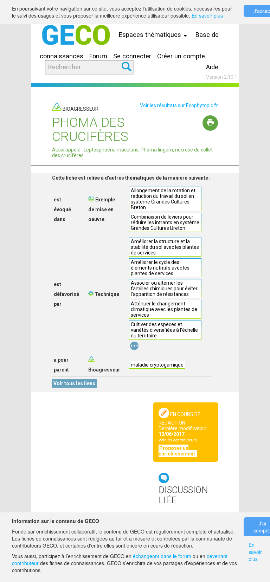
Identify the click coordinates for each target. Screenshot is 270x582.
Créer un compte (181, 56)
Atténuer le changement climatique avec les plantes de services (164, 309)
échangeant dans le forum (162, 556)
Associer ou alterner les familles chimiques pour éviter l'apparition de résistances (164, 288)
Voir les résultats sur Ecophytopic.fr (179, 105)
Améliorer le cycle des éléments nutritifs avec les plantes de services (160, 267)
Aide (212, 67)
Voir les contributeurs (178, 440)
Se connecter (132, 56)
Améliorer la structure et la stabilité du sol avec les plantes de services (165, 247)
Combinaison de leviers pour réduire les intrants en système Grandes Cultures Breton (165, 222)
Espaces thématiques (151, 34)
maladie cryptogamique (157, 365)
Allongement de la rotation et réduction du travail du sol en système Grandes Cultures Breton (163, 199)
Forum (98, 56)
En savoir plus (207, 15)
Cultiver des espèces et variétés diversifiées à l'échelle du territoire (164, 330)
